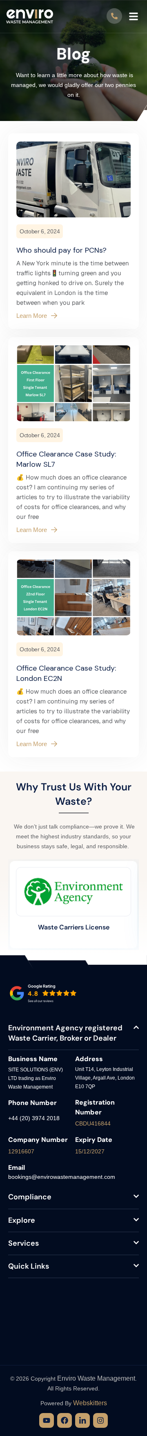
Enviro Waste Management (96, 1378)
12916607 (21, 1151)
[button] (133, 16)
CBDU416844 (93, 1123)
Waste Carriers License (73, 927)
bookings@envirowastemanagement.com (61, 1176)
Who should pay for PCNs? (61, 250)
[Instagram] (100, 1420)
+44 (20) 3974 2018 (34, 1118)
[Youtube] (46, 1420)
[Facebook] (64, 1420)
